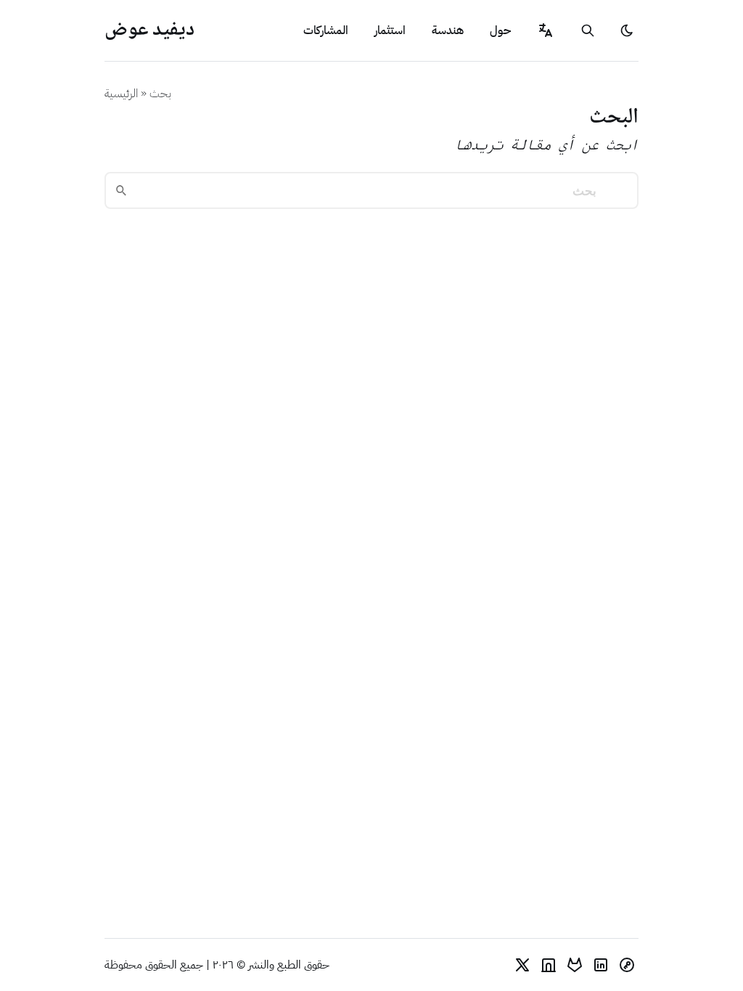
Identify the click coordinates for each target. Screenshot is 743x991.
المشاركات (325, 30)
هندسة (448, 30)
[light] (627, 30)
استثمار (390, 30)
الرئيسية (121, 93)
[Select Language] (545, 30)
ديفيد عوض (149, 30)
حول (500, 30)
